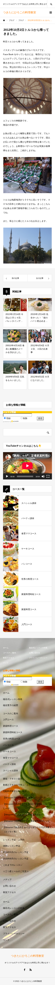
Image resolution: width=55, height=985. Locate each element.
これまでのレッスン (12, 865)
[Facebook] (24, 969)
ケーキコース (9, 751)
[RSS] (30, 969)
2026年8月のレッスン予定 (15, 858)
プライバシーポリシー (38, 658)
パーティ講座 (9, 764)
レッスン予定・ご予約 (13, 840)
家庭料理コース (10, 726)
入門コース (8, 719)
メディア (7, 879)
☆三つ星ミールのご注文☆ (16, 871)
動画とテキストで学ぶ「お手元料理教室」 (23, 785)
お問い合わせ (34, 653)
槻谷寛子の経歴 (10, 705)
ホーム (6, 648)
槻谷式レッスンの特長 (38, 648)
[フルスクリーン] (48, 476)
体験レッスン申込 (11, 846)
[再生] (7, 476)
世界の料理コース (11, 738)
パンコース (8, 745)
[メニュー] (50, 12)
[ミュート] (43, 476)
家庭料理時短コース (12, 732)
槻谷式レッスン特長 (12, 699)
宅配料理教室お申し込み (15, 791)
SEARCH (51, 4)
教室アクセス (8, 658)
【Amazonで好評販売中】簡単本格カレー (23, 814)
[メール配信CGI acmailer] (15, 421)
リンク (6, 663)
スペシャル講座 (10, 770)
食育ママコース (10, 758)
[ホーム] (4, 20)
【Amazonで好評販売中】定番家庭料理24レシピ (26, 821)
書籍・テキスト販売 (12, 779)
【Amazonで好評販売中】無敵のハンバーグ (24, 797)
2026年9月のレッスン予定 (15, 852)
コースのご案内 (9, 653)
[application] (27, 465)
